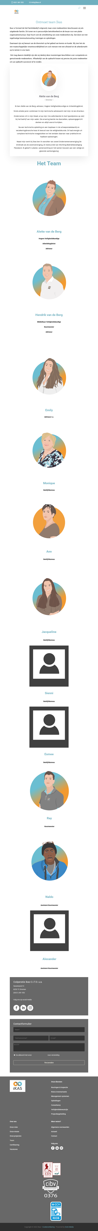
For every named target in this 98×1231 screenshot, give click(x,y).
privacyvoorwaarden (39, 1055)
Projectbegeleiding (58, 1114)
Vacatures (14, 1149)
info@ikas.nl (36, 2)
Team (12, 1140)
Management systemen (60, 1096)
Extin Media (69, 1227)
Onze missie (14, 1131)
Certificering (14, 1145)
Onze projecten (15, 1136)
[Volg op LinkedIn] (23, 1008)
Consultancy (56, 1105)
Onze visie (14, 1127)
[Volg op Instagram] (30, 1008)
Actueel (54, 1131)
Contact (54, 1136)
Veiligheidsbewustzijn (59, 1109)
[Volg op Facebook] (16, 1008)
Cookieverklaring (48, 1227)
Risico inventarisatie (59, 1092)
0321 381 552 (18, 2)
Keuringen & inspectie (59, 1087)
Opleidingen (55, 1101)
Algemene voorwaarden (60, 1127)
